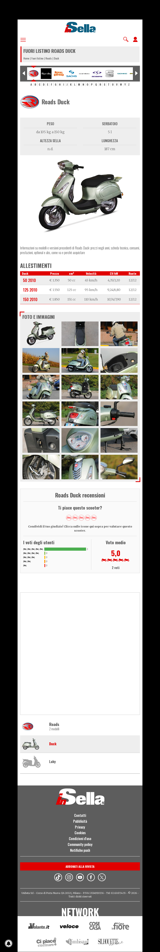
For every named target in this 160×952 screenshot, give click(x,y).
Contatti (80, 815)
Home (26, 58)
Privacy (80, 827)
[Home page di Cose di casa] (94, 927)
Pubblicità (80, 821)
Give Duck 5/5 (94, 518)
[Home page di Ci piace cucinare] (46, 943)
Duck (52, 744)
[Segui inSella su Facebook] (91, 877)
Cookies (80, 832)
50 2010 (29, 280)
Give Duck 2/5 (75, 518)
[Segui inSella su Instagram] (69, 877)
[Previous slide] (23, 74)
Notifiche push (80, 850)
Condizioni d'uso (80, 838)
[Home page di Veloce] (69, 926)
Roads (48, 58)
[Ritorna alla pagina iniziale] (80, 804)
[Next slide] (136, 74)
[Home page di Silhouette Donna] (111, 943)
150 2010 (30, 299)
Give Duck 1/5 (69, 518)
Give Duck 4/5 (88, 518)
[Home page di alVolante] (39, 926)
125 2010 (30, 289)
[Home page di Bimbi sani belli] (77, 943)
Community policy (80, 844)
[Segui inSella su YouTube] (80, 877)
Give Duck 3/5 (81, 518)
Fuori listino (37, 58)
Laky (52, 762)
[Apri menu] (23, 39)
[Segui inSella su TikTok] (58, 877)
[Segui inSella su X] (102, 877)
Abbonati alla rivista (80, 866)
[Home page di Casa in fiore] (121, 926)
